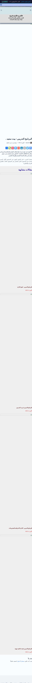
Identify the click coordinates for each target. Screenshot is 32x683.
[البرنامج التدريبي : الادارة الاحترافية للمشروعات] (16, 470)
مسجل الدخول (20, 661)
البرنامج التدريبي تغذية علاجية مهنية (23, 648)
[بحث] (1, 10)
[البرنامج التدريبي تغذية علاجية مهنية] (16, 590)
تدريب (11, 142)
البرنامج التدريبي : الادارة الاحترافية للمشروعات (20, 528)
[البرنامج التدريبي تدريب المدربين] (16, 349)
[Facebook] (1, 5)
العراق (8, 142)
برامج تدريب (14, 142)
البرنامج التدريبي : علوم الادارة (24, 287)
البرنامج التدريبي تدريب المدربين (24, 407)
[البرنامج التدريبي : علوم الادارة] (16, 229)
